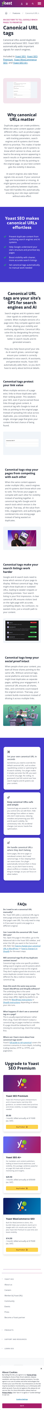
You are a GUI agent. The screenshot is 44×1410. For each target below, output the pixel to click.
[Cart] (27, 3)
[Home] (6, 13)
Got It (22, 1406)
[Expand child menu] (2, 1339)
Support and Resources (16, 1339)
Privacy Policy (7, 1393)
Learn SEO (9, 1348)
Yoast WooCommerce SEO (20, 1218)
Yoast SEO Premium (17, 1095)
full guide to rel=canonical (20, 1042)
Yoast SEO (20, 56)
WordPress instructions (22, 999)
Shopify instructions (11, 1002)
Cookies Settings (22, 1399)
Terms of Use (31, 1375)
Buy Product (20, 1127)
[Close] (41, 1368)
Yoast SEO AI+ (20, 62)
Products (9, 1330)
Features (16, 13)
